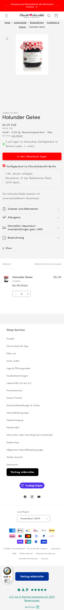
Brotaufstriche (37, 22)
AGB (14, 553)
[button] (6, 15)
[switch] (7, 580)
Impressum (12, 464)
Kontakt (10, 338)
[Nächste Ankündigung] (58, 5)
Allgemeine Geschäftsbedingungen (25, 449)
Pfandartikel (13, 427)
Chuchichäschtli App (17, 346)
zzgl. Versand (16, 136)
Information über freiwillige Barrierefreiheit (30, 434)
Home (7, 22)
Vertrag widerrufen (22, 472)
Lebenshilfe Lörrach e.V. (19, 383)
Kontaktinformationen (28, 558)
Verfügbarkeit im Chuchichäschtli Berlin (31, 166)
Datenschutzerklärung (45, 553)
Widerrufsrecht (14, 457)
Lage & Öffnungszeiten (19, 368)
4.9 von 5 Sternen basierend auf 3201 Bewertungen (32, 598)
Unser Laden (13, 360)
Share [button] (9, 248)
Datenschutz (13, 442)
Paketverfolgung (15, 420)
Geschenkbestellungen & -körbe (23, 405)
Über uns (11, 353)
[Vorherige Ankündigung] (6, 5)
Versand (44, 558)
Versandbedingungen (18, 412)
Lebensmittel (20, 22)
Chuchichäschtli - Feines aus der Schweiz (29, 548)
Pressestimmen (14, 390)
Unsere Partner (14, 397)
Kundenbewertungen (17, 375)
